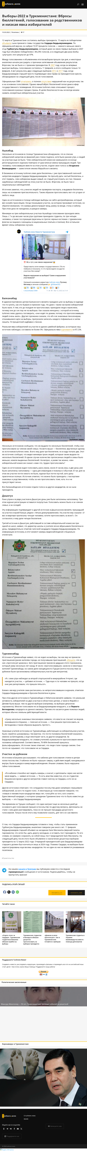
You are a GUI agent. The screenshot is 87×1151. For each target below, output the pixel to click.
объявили (6, 43)
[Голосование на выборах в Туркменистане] (43, 648)
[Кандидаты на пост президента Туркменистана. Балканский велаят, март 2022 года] (43, 145)
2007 (53, 65)
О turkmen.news (30, 1116)
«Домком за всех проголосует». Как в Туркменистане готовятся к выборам (52, 938)
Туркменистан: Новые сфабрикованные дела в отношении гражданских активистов (37, 1006)
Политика (15, 32)
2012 (54, 71)
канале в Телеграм (27, 869)
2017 (60, 71)
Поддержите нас (12, 1136)
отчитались (26, 81)
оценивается (67, 329)
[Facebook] (14, 1128)
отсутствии (46, 81)
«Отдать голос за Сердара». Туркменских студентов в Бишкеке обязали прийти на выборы (11, 939)
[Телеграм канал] (7, 1128)
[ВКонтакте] (10, 1128)
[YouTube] (17, 1128)
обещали (71, 660)
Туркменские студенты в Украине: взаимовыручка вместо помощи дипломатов (75, 938)
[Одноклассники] (3, 1128)
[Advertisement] (35, 1024)
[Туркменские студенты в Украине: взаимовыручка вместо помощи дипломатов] (75, 932)
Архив (26, 1119)
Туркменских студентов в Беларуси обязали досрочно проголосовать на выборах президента (32, 939)
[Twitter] (21, 1128)
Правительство (8, 858)
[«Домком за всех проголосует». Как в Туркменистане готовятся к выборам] (54, 932)
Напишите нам (56, 1126)
